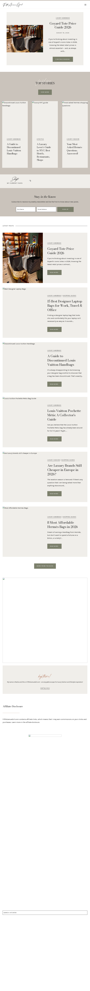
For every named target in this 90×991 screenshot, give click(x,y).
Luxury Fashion (73, 139)
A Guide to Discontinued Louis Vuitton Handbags (14, 148)
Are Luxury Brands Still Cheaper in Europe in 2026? (64, 470)
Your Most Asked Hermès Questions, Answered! (74, 148)
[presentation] (25, 38)
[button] (45, 92)
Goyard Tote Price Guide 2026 (63, 25)
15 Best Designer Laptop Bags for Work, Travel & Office (64, 305)
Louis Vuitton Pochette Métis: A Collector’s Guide (64, 415)
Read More (55, 273)
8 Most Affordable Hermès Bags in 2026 (62, 524)
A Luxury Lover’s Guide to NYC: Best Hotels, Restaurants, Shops (44, 152)
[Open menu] (85, 4)
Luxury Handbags (63, 18)
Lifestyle (40, 139)
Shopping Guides (69, 295)
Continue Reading (64, 60)
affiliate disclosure (32, 722)
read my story (45, 688)
